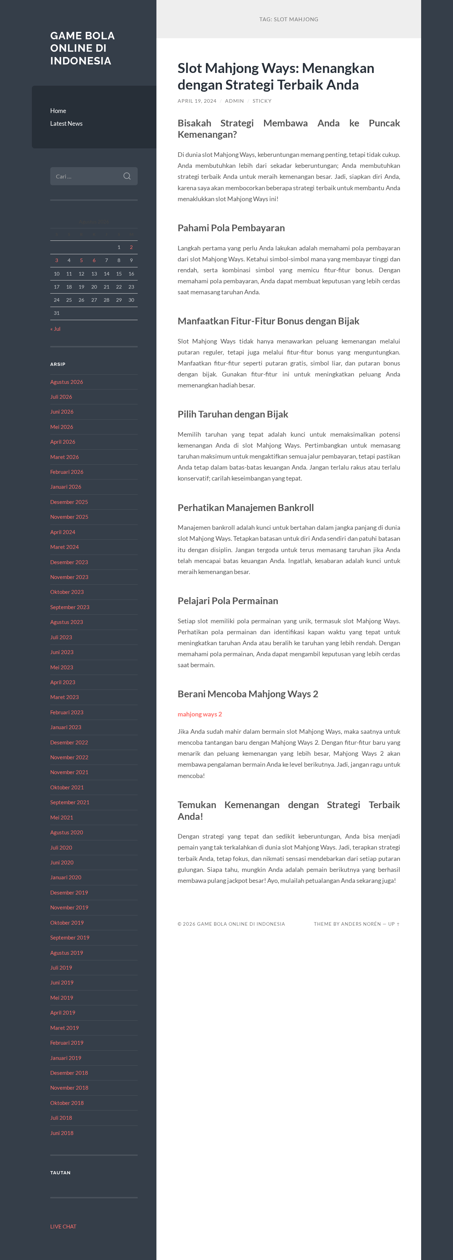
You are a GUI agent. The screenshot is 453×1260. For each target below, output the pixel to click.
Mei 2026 (61, 427)
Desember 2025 (69, 502)
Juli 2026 (61, 396)
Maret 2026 (64, 457)
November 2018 (69, 1087)
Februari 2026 (67, 472)
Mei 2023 (61, 667)
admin (234, 101)
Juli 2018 (61, 1117)
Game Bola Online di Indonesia (82, 48)
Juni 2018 (62, 1133)
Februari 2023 (67, 712)
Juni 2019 (62, 982)
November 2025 (69, 516)
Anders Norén (361, 924)
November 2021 (69, 772)
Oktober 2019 (67, 922)
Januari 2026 (65, 486)
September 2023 (70, 607)
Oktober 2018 (67, 1103)
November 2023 (69, 577)
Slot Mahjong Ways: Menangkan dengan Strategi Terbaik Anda (276, 75)
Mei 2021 (61, 817)
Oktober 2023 (67, 592)
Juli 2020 (61, 847)
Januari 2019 (65, 1058)
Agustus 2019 (66, 952)
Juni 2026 (62, 411)
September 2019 (70, 937)
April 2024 (62, 532)
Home (58, 110)
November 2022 (69, 757)
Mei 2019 (61, 997)
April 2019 (62, 1012)
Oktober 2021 (67, 787)
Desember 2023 (69, 562)
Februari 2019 (67, 1042)
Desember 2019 (69, 892)
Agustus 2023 (66, 622)
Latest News (66, 123)
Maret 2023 (64, 697)
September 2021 (70, 802)
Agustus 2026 (66, 382)
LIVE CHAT (63, 1226)
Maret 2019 (64, 1028)
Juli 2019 (61, 967)
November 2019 (69, 907)
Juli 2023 (61, 637)
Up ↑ (394, 924)
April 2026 (62, 441)
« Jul (55, 328)
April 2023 (62, 682)
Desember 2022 (69, 742)
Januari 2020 (65, 877)
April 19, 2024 (197, 101)
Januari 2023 (65, 727)
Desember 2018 (69, 1072)
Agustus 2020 (66, 832)
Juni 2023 (62, 652)
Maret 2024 (64, 547)
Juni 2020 (62, 862)
